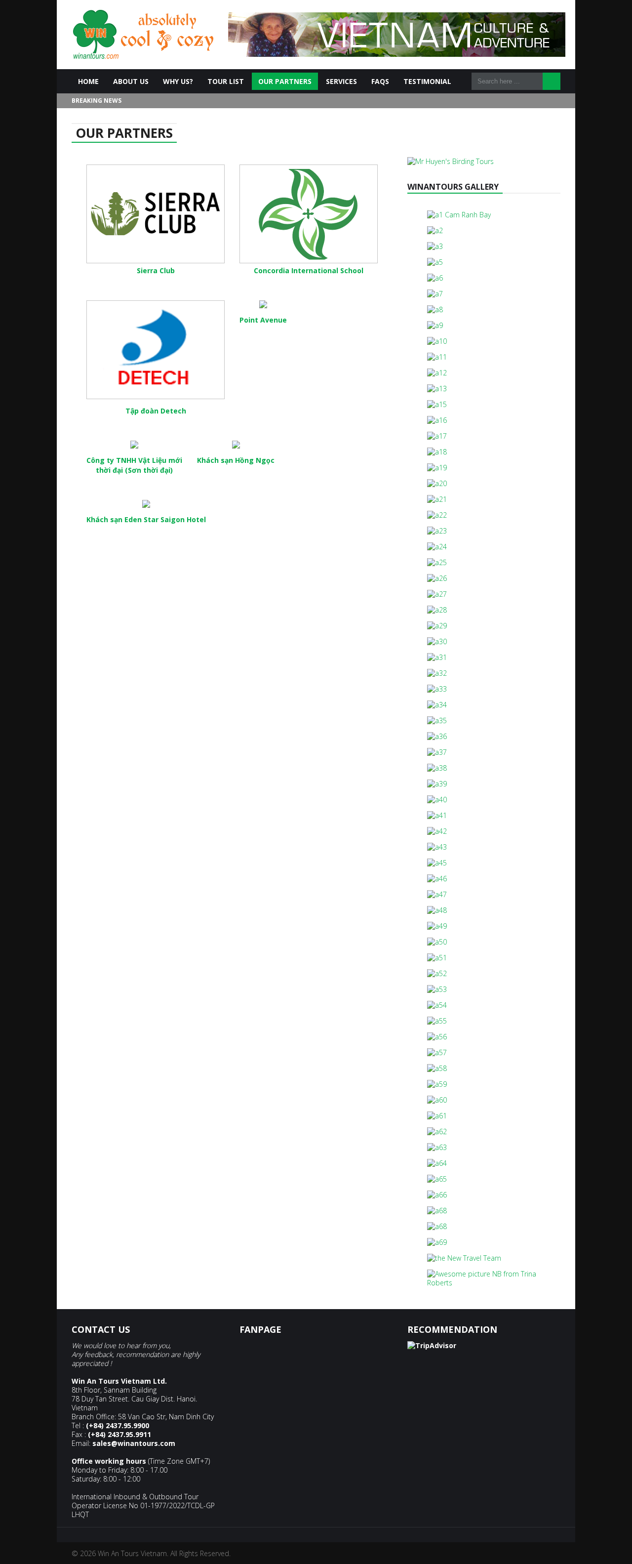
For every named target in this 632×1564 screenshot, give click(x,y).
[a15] (437, 404)
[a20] (437, 483)
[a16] (437, 420)
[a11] (437, 357)
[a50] (437, 942)
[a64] (437, 1163)
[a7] (435, 293)
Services (341, 81)
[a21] (437, 499)
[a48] (437, 910)
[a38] (437, 768)
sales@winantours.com (133, 1443)
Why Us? (178, 81)
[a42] (437, 831)
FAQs (380, 81)
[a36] (437, 736)
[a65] (437, 1179)
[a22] (437, 515)
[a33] (437, 689)
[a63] (437, 1147)
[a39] (437, 783)
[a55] (437, 1021)
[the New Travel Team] (464, 1258)
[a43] (437, 847)
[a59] (437, 1084)
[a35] (437, 720)
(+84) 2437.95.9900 (117, 1425)
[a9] (435, 325)
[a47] (437, 894)
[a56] (437, 1036)
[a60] (437, 1100)
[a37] (437, 752)
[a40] (437, 799)
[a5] (435, 262)
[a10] (437, 341)
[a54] (437, 1005)
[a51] (437, 957)
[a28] (437, 610)
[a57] (437, 1052)
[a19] (437, 467)
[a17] (437, 436)
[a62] (437, 1131)
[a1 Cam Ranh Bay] (459, 214)
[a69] (437, 1242)
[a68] (437, 1210)
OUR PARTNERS (285, 81)
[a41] (437, 815)
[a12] (437, 372)
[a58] (437, 1068)
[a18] (437, 451)
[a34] (437, 704)
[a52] (437, 973)
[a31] (437, 657)
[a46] (437, 878)
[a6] (435, 278)
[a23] (437, 530)
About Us (131, 81)
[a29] (437, 625)
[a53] (437, 989)
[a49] (437, 926)
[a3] (435, 246)
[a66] (437, 1194)
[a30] (437, 641)
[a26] (437, 578)
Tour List (225, 81)
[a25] (437, 562)
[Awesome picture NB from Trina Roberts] (484, 1282)
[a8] (435, 309)
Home (88, 81)
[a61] (437, 1115)
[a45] (437, 862)
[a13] (437, 388)
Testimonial (427, 81)
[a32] (437, 673)
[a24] (437, 546)
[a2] (435, 230)
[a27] (437, 594)
